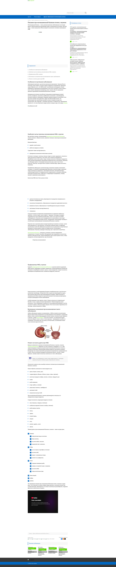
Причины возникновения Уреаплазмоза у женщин (62, 554)
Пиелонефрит (37, 16)
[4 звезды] (43, 538)
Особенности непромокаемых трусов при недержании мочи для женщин (78, 50)
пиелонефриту (40, 317)
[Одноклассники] (63, 539)
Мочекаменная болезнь (33, 232)
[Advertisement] (48, 54)
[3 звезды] (39, 538)
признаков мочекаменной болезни (55, 136)
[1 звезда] (30, 538)
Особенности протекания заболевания (37, 69)
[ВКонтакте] (61, 539)
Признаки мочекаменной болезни (31, 552)
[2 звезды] (34, 538)
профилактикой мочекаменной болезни (41, 267)
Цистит (29, 16)
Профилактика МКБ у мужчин (35, 74)
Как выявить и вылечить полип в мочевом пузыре (52, 552)
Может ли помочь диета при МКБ (36, 78)
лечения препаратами (33, 346)
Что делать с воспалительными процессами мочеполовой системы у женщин (78, 33)
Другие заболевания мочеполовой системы (55, 16)
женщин (65, 103)
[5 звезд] (47, 538)
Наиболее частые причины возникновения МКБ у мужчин (42, 72)
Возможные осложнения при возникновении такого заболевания (44, 76)
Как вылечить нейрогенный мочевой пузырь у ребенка (77, 63)
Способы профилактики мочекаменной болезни (41, 554)
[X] (65, 539)
